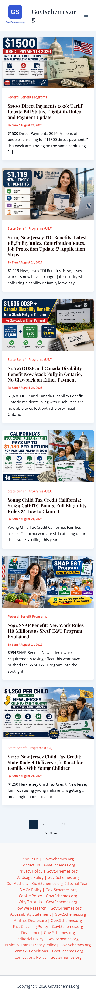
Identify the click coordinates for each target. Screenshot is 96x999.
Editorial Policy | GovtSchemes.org (48, 938)
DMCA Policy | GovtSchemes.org (48, 889)
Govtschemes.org (54, 15)
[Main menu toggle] (86, 15)
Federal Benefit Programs (27, 97)
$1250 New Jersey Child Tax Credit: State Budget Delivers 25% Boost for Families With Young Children (45, 762)
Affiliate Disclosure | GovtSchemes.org (48, 920)
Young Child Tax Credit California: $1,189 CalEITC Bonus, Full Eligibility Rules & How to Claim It (47, 505)
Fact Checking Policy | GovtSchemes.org (48, 926)
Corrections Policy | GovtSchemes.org (48, 957)
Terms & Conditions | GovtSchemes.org (48, 951)
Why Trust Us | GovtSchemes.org (48, 901)
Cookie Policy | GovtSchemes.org (48, 895)
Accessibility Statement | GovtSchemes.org (48, 914)
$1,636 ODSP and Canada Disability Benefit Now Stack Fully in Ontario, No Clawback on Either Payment (45, 374)
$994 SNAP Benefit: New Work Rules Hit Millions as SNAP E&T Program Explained (46, 631)
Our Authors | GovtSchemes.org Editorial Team (48, 883)
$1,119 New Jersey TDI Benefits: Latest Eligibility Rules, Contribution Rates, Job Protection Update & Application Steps (47, 246)
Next (51, 832)
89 (62, 824)
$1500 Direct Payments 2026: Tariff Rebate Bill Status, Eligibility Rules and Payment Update (45, 111)
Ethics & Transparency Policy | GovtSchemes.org (48, 945)
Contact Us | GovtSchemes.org (48, 865)
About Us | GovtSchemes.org (48, 859)
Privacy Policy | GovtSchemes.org (48, 871)
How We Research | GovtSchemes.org (48, 908)
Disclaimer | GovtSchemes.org (48, 932)
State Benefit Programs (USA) (30, 228)
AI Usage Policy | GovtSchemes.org (48, 877)
